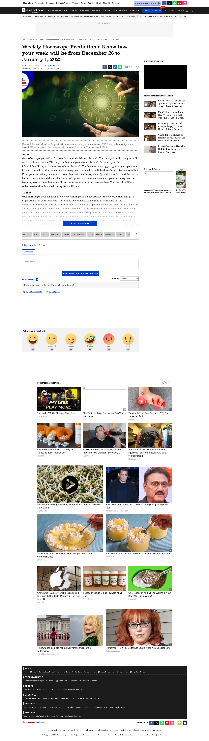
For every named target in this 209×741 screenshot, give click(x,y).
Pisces (99, 234)
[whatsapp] (174, 3)
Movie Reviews (71, 681)
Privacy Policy (81, 730)
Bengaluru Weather (73, 716)
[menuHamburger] (187, 11)
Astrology (71, 698)
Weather (27, 716)
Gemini (66, 234)
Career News (82, 698)
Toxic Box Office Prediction (150, 16)
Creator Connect (152, 11)
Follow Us (133, 67)
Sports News (29, 690)
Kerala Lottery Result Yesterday (85, 16)
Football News (55, 690)
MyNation (116, 3)
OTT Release (47, 681)
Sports (106, 10)
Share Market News (46, 707)
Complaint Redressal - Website (114, 730)
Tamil (83, 3)
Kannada (50, 3)
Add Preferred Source (145, 3)
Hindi (98, 3)
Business (84, 10)
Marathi (106, 3)
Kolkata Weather (129, 16)
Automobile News (117, 707)
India (66, 10)
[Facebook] (164, 3)
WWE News (68, 690)
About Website (54, 730)
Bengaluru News (138, 672)
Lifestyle (134, 10)
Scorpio (120, 234)
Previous (180, 16)
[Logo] (34, 10)
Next (185, 16)
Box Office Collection (88, 681)
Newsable (39, 3)
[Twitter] (169, 3)
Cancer (45, 234)
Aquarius (27, 234)
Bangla (91, 3)
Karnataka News (91, 672)
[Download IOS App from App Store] (184, 723)
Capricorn (55, 234)
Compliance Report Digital (140, 730)
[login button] (183, 11)
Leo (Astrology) (78, 234)
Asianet (33, 722)
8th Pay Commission (83, 707)
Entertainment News (32, 681)
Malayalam (28, 3)
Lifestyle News (29, 698)
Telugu (75, 3)
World (74, 10)
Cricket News (41, 690)
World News (77, 672)
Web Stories (95, 698)
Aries (36, 234)
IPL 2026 (169, 10)
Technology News (101, 707)
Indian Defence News (120, 672)
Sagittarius (109, 234)
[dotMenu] (179, 10)
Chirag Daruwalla (51, 65)
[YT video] (179, 3)
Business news (29, 707)
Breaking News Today (32, 672)
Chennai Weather (55, 716)
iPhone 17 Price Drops (110, 16)
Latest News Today (51, 672)
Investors (157, 730)
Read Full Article (80, 224)
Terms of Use (68, 730)
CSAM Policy (93, 730)
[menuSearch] (192, 11)
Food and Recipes (45, 698)
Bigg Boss (59, 681)
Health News (60, 698)
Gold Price (60, 707)
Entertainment (120, 10)
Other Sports (79, 690)
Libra (91, 234)
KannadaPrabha (63, 3)
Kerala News (104, 672)
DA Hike (70, 707)
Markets (96, 10)
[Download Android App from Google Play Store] (179, 723)
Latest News (54, 10)
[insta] (184, 3)
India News (65, 672)
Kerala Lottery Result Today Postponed (52, 16)
